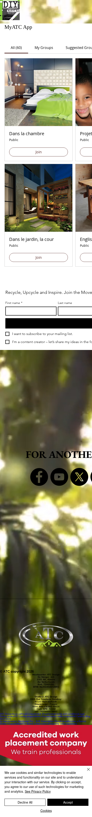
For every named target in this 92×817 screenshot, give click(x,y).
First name (13, 303)
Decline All (25, 802)
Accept (68, 802)
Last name (65, 303)
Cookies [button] (46, 810)
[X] (79, 477)
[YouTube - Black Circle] (59, 477)
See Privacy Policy (38, 791)
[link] (16, 47)
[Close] (85, 772)
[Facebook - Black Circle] (39, 477)
